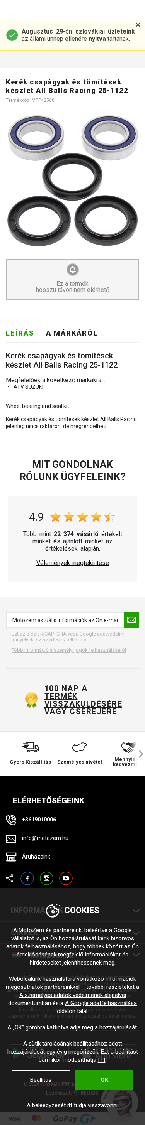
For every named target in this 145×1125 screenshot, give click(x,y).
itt (69, 1105)
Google (123, 930)
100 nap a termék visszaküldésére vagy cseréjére (83, 700)
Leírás (20, 333)
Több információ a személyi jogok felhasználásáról (69, 650)
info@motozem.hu (45, 838)
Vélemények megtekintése (72, 563)
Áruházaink (36, 856)
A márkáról (72, 333)
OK (104, 1079)
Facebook (27, 875)
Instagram (46, 875)
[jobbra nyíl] (137, 754)
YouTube (66, 875)
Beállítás (40, 1079)
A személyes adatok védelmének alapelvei (72, 995)
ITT (102, 1059)
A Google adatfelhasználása (101, 1003)
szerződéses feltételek (61, 640)
